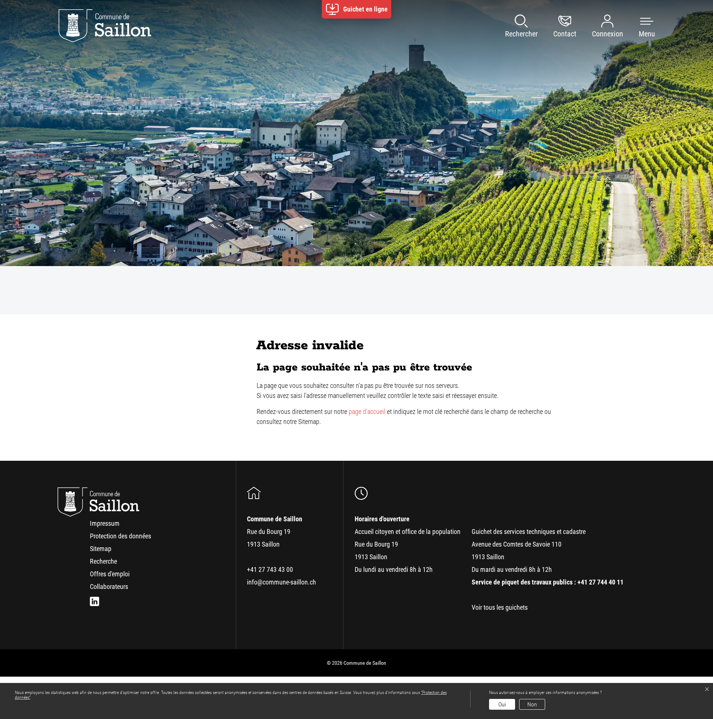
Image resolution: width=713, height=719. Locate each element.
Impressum (105, 523)
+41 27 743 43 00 (270, 569)
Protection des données (120, 536)
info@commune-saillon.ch (281, 582)
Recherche (103, 561)
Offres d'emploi (110, 574)
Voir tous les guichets (500, 607)
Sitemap (100, 549)
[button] (639, 26)
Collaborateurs (109, 586)
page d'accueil (367, 411)
